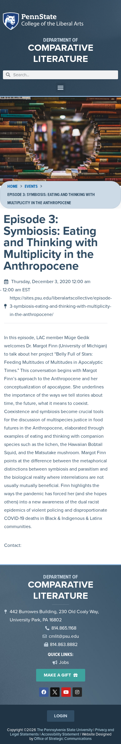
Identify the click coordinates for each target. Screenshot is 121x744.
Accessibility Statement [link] (60, 734)
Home (12, 186)
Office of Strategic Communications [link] (63, 738)
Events (31, 186)
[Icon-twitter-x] (55, 692)
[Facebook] (43, 692)
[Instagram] (77, 692)
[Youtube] (66, 692)
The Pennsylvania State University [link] (65, 730)
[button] (60, 87)
